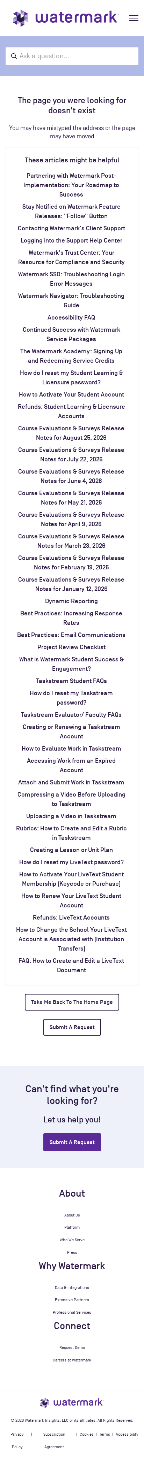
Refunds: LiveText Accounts (71, 917)
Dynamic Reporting (71, 601)
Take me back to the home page (72, 1002)
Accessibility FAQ (71, 317)
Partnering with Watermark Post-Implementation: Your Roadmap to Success (71, 185)
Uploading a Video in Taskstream (71, 816)
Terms (104, 1434)
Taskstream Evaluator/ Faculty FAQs (71, 715)
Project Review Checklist (71, 647)
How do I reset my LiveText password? (71, 862)
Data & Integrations (72, 1287)
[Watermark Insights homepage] (72, 1402)
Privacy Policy (17, 1440)
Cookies (87, 1434)
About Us (72, 1215)
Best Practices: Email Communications (71, 635)
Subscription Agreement (54, 1440)
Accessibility (127, 1434)
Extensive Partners (72, 1299)
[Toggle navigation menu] (134, 18)
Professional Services (72, 1312)
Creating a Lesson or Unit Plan (71, 850)
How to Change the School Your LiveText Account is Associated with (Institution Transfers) (71, 939)
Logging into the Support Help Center (71, 240)
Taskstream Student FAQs (71, 681)
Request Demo (72, 1347)
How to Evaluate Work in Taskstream (71, 748)
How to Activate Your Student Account (71, 394)
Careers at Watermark (72, 1360)
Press (72, 1252)
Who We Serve (72, 1239)
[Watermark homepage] (66, 18)
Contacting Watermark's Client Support (71, 228)
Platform (72, 1227)
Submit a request (72, 1027)
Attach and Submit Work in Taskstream (71, 782)
